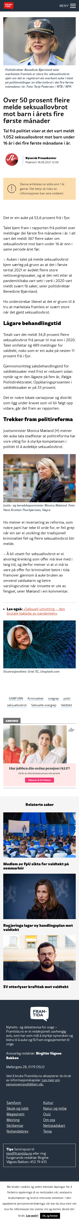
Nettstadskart (54, 1125)
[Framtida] (8, 6)
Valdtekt (66, 705)
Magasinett (16, 1114)
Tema (47, 1131)
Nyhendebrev (18, 1131)
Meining (13, 1119)
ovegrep (53, 698)
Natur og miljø (55, 1108)
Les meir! (32, 1215)
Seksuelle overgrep (43, 705)
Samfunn (14, 1102)
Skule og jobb (18, 1108)
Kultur (48, 1102)
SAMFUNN (16, 698)
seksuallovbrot (17, 705)
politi (66, 698)
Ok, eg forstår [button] (50, 1215)
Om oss (49, 1119)
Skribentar (15, 1125)
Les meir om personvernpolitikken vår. (33, 1082)
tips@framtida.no (19, 1153)
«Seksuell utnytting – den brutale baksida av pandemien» (36, 611)
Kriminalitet (36, 698)
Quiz (47, 1114)
